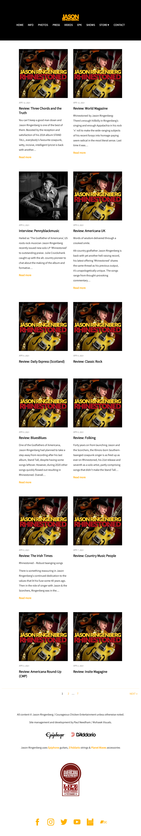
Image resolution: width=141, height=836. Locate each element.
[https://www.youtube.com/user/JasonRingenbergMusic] (77, 822)
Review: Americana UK (89, 231)
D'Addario (74, 747)
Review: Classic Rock (87, 361)
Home (19, 25)
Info (31, 25)
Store (103, 25)
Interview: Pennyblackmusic (39, 231)
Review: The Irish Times (36, 555)
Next (133, 693)
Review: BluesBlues (33, 437)
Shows (90, 25)
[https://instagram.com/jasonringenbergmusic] (50, 822)
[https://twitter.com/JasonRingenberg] (64, 822)
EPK (79, 25)
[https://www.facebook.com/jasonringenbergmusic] (37, 822)
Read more (25, 157)
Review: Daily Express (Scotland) (42, 361)
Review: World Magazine (90, 108)
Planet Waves (98, 747)
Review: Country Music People (94, 555)
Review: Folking (84, 437)
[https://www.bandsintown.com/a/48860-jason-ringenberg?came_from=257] (90, 822)
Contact (119, 25)
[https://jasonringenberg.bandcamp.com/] (103, 822)
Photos (43, 25)
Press (56, 25)
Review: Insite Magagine (90, 671)
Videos (68, 25)
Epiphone (53, 747)
